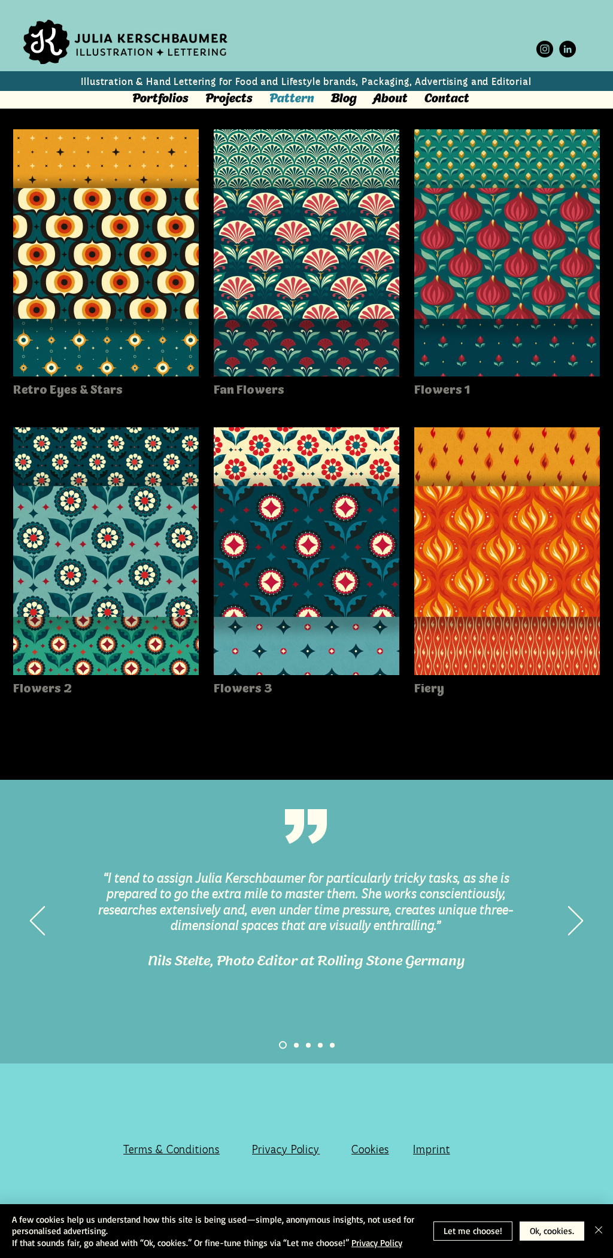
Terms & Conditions (171, 1149)
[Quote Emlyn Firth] (308, 1045)
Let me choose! (473, 1230)
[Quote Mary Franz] (332, 1045)
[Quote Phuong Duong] (296, 1045)
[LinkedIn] (567, 49)
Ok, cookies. (552, 1230)
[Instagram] (544, 49)
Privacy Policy (286, 1149)
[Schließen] (598, 1231)
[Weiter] (575, 921)
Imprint (431, 1149)
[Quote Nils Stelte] (283, 1045)
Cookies (370, 1149)
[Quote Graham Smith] (320, 1045)
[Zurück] (37, 921)
